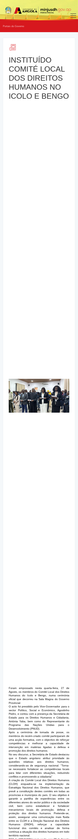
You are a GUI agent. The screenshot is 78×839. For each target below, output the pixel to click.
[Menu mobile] (73, 18)
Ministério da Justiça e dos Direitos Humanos (38, 10)
